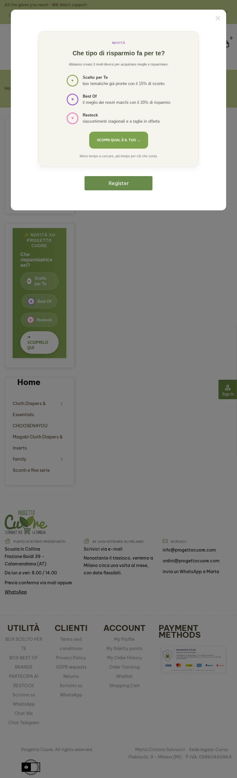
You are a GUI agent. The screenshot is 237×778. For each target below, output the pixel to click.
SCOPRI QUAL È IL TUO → (118, 140)
